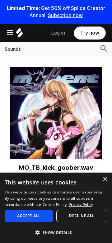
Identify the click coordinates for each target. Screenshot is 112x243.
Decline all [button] (81, 215)
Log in (58, 33)
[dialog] (56, 208)
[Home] (19, 34)
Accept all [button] (28, 215)
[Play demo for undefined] (56, 113)
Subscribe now (65, 15)
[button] (56, 232)
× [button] (105, 179)
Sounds (13, 49)
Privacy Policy (81, 204)
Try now (89, 33)
